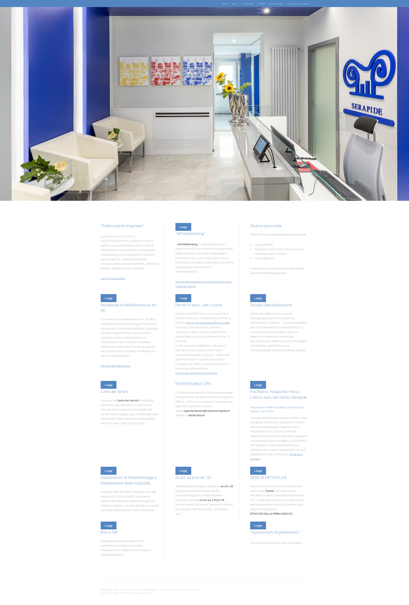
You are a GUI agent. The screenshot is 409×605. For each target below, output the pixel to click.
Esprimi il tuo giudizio (297, 3)
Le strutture (248, 3)
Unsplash (146, 593)
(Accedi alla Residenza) (115, 365)
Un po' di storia (276, 3)
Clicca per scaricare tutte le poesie (208, 322)
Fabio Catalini (176, 589)
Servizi (235, 3)
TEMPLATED (126, 593)
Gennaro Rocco (192, 589)
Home (225, 3)
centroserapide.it (150, 589)
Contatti (261, 3)
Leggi (183, 227)
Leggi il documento (113, 278)
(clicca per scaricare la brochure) (196, 373)
